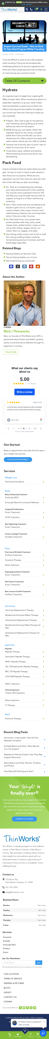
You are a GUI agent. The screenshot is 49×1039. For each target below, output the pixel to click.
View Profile (11, 352)
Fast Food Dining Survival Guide (20, 261)
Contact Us (10, 997)
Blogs (7, 988)
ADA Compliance (37, 1018)
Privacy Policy (25, 1018)
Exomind (7, 937)
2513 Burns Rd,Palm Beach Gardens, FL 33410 (19, 880)
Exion (5, 952)
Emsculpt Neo (9, 944)
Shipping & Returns (14, 983)
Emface (6, 948)
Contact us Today (24, 819)
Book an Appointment (18, 459)
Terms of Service (13, 978)
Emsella (6, 941)
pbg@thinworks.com (14, 892)
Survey (7, 992)
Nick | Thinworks (17, 331)
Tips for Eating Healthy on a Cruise (21, 257)
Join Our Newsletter (11, 958)
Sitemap (8, 1001)
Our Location (11, 974)
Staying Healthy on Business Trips (21, 254)
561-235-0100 (11, 887)
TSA (42, 193)
